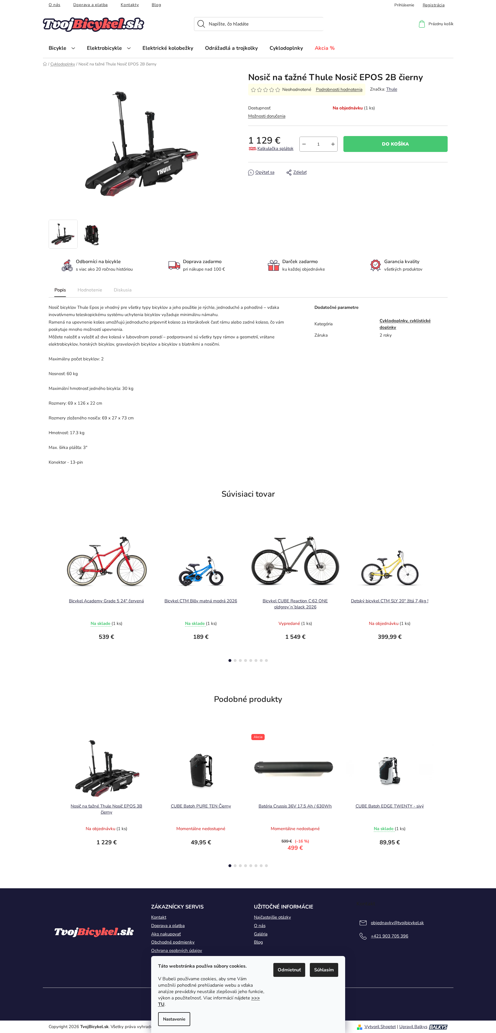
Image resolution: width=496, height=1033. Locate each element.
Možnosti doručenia (266, 116)
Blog (156, 5)
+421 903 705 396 (389, 936)
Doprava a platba (90, 5)
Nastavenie (174, 1019)
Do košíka (395, 144)
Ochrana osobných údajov (176, 950)
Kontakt (158, 917)
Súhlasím (324, 970)
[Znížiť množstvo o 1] (304, 144)
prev (53, 593)
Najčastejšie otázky (272, 917)
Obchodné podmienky (173, 942)
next (443, 593)
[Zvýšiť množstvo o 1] (333, 144)
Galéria (261, 934)
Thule (391, 89)
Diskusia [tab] (122, 290)
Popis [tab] (60, 290)
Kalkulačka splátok (275, 148)
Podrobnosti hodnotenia (339, 89)
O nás (55, 5)
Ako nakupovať (166, 934)
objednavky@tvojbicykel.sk (397, 923)
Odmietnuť (289, 970)
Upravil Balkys (413, 1027)
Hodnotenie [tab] (90, 290)
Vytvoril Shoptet (380, 1027)
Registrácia (434, 5)
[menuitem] (62, 48)
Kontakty (130, 5)
